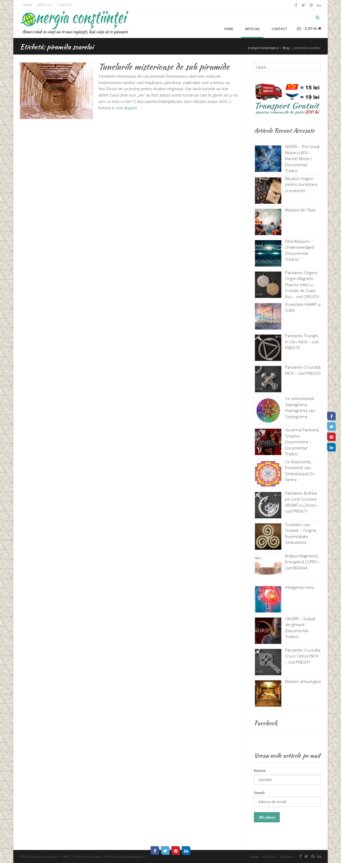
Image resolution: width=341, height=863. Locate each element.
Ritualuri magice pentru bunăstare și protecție (301, 184)
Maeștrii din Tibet (300, 209)
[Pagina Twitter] (331, 426)
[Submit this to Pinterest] (176, 850)
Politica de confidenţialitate (123, 856)
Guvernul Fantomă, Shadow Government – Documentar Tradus (302, 441)
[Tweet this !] (165, 850)
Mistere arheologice (303, 681)
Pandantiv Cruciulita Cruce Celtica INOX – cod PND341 (302, 656)
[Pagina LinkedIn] (331, 447)
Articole (44, 5)
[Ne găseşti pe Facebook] (296, 5)
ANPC (67, 856)
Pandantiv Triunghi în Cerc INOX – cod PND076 (301, 341)
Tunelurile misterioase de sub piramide (163, 66)
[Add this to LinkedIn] (186, 850)
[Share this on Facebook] (155, 850)
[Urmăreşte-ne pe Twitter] (303, 5)
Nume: (260, 770)
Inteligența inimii (299, 587)
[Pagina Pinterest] (331, 436)
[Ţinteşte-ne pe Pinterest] (311, 5)
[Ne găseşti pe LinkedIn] (318, 5)
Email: (259, 792)
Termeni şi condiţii (87, 856)
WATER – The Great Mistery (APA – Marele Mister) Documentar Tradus (302, 158)
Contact (64, 5)
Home (27, 5)
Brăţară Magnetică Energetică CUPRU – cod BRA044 (303, 561)
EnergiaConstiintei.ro (44, 856)
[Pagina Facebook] (331, 416)
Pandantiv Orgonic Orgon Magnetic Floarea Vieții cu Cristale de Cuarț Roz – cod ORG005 (302, 284)
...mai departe (125, 107)
